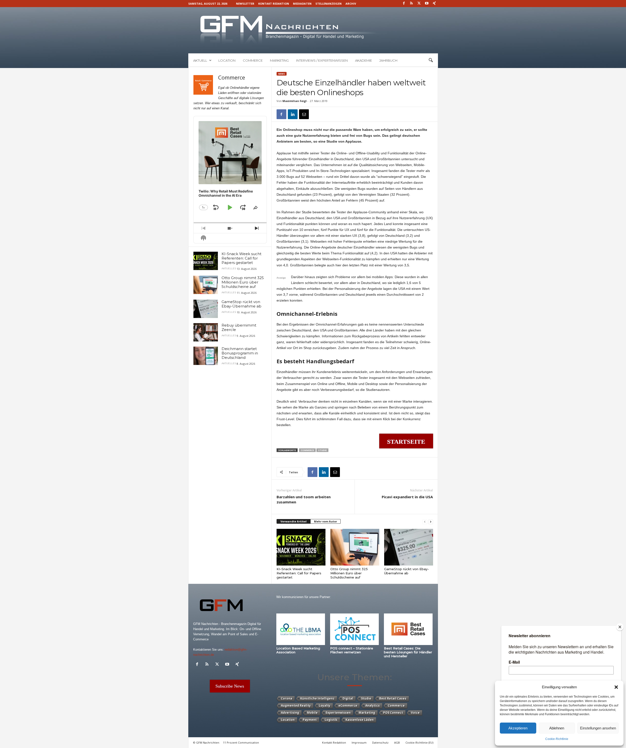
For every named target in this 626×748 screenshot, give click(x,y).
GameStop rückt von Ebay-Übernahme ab (406, 571)
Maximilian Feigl (294, 101)
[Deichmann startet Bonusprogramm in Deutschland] (205, 356)
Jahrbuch (388, 60)
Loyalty (324, 705)
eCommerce (347, 705)
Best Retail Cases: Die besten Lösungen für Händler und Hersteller (408, 652)
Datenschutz (380, 742)
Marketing (279, 60)
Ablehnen (556, 728)
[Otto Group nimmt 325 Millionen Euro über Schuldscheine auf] (354, 547)
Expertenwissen (338, 713)
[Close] (620, 627)
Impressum (359, 742)
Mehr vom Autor (325, 521)
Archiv (351, 3)
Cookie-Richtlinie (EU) (419, 742)
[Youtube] (427, 3)
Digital (348, 698)
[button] (616, 687)
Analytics (372, 705)
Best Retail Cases (392, 698)
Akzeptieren (517, 728)
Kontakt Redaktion (273, 3)
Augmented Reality (296, 705)
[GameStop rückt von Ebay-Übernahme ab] (408, 547)
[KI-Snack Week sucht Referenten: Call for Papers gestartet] (301, 547)
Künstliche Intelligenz (317, 698)
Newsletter (245, 3)
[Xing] (434, 3)
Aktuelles (229, 268)
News (281, 73)
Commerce (253, 60)
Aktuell (200, 60)
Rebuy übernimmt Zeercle (239, 327)
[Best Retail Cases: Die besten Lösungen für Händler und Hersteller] (408, 629)
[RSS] (411, 3)
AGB (397, 742)
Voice (415, 713)
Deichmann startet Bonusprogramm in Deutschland (240, 353)
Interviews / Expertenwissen (322, 60)
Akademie (363, 60)
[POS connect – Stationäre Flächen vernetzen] (354, 629)
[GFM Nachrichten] (313, 30)
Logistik (331, 720)
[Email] (304, 114)
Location (226, 60)
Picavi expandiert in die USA (407, 496)
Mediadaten (302, 3)
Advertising (290, 713)
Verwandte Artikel (293, 521)
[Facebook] (404, 3)
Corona (286, 698)
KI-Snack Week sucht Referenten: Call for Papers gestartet (299, 573)
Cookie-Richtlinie (556, 739)
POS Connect (393, 713)
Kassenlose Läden (360, 720)
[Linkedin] (293, 114)
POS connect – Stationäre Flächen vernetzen (351, 650)
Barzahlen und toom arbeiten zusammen (304, 499)
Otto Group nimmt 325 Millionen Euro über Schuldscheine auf (349, 573)
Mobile (312, 713)
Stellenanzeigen (328, 3)
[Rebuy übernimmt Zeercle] (205, 332)
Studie (322, 450)
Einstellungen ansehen (598, 728)
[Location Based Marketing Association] (300, 629)
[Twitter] (419, 3)
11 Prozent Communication (241, 742)
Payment (310, 720)
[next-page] (430, 521)
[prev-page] (424, 521)
